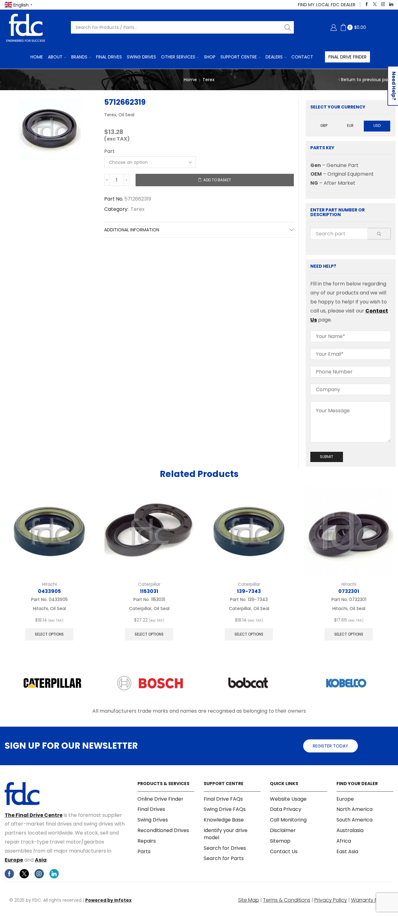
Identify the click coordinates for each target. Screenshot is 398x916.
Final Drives (109, 57)
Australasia (349, 830)
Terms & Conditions (286, 900)
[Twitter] (375, 4)
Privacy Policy (330, 900)
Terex (208, 79)
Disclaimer (283, 830)
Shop (209, 57)
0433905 (49, 591)
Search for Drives (225, 848)
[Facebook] (367, 4)
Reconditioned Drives (163, 830)
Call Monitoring (288, 819)
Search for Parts (224, 858)
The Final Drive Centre (33, 815)
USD (377, 125)
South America (354, 819)
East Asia (347, 851)
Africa (343, 840)
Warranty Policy (370, 900)
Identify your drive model (226, 834)
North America (354, 809)
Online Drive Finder (160, 799)
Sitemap (280, 840)
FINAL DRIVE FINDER (347, 57)
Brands (79, 57)
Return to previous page (367, 79)
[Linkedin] (391, 4)
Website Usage (288, 799)
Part (109, 151)
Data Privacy (285, 809)
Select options (49, 634)
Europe (14, 859)
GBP (323, 125)
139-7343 (249, 591)
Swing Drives (141, 57)
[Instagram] (383, 4)
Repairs (146, 840)
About (55, 57)
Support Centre (238, 57)
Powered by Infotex (108, 900)
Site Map (248, 900)
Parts (143, 851)
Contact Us (284, 851)
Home (36, 57)
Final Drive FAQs (223, 799)
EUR (350, 125)
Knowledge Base (224, 819)
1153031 (149, 591)
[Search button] (287, 27)
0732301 (348, 591)
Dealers (274, 57)
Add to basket (217, 180)
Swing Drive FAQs (225, 809)
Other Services (178, 57)
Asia (41, 859)
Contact (302, 57)
